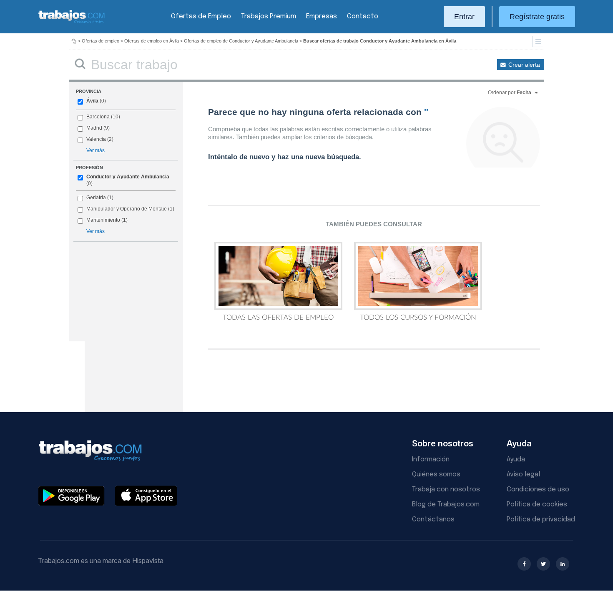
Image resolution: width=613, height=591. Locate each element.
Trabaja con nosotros (446, 489)
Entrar (464, 17)
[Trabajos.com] (72, 22)
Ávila (92, 101)
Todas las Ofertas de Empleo (278, 317)
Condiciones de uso (538, 489)
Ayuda (516, 459)
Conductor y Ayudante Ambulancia (127, 177)
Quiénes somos (436, 474)
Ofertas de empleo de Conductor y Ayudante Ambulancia (241, 40)
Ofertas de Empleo (201, 16)
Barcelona (98, 117)
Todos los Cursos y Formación (418, 317)
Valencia (96, 139)
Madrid (94, 128)
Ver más (95, 150)
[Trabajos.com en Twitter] (543, 564)
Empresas (321, 16)
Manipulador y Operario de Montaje (126, 209)
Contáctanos (433, 519)
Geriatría (96, 197)
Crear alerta (524, 64)
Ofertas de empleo (100, 40)
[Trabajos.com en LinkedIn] (562, 564)
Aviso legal (523, 474)
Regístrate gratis (537, 17)
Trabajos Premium (268, 16)
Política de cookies (537, 504)
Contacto (362, 16)
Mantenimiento (103, 220)
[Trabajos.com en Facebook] (524, 564)
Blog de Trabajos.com (446, 504)
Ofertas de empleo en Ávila (151, 40)
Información (431, 459)
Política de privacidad (541, 519)
